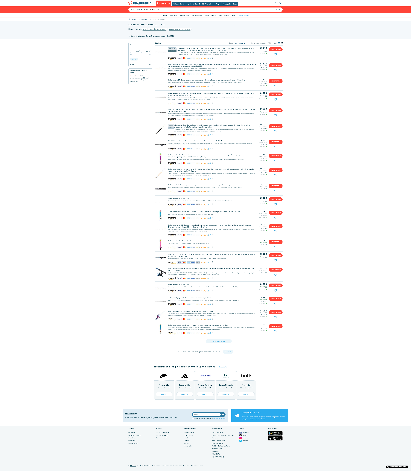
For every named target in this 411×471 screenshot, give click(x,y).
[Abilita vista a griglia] (282, 43)
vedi (275, 49)
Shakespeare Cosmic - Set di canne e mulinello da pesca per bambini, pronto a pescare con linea (198, 325)
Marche (186, 443)
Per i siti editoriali (161, 438)
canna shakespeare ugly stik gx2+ (179, 29)
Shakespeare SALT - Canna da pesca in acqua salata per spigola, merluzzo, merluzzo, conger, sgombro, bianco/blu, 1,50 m (206, 80)
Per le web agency (162, 435)
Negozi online (188, 446)
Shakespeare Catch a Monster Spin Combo (181, 241)
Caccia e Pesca (148, 19)
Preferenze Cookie (197, 466)
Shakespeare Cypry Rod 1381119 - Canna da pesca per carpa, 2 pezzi (189, 298)
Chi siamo (131, 432)
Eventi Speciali (188, 435)
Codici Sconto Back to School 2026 (223, 435)
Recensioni (215, 451)
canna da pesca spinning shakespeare (154, 29)
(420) (209, 58)
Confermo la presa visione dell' (210, 418)
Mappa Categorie (189, 432)
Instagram (245, 438)
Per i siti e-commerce (162, 432)
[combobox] (135, 9)
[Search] (280, 9)
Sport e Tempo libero (137, 19)
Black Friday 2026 (217, 432)
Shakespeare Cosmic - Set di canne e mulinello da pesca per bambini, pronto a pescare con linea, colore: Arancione (204, 212)
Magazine (215, 438)
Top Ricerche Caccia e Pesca (221, 446)
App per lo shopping (218, 457)
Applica (134, 59)
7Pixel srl (133, 466)
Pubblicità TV (216, 454)
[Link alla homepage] (129, 19)
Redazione (131, 438)
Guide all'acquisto (217, 443)
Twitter (244, 435)
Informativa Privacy (219, 418)
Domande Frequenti (134, 435)
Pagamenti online (217, 448)
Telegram (245, 440)
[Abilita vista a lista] (279, 43)
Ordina (231, 43)
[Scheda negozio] (172, 58)
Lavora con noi (133, 443)
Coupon (186, 440)
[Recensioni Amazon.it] (204, 58)
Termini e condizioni (158, 466)
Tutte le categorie (243, 15)
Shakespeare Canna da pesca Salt (178, 198)
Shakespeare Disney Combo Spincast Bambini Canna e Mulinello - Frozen (191, 311)
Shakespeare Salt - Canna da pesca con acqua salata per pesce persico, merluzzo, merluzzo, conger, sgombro (202, 185)
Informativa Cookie (184, 466)
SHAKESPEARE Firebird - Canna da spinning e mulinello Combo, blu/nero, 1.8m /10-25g (195, 141)
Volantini (186, 438)
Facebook (245, 432)
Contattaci (131, 440)
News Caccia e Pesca (218, 440)
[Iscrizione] (223, 414)
